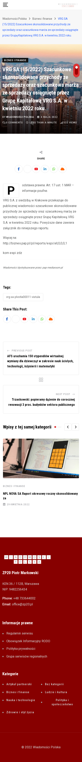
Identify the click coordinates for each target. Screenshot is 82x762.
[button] (67, 427)
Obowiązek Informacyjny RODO (28, 641)
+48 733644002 (24, 598)
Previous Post (22, 350)
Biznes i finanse (14, 486)
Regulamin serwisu (19, 633)
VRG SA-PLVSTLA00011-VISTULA (23, 297)
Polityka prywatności (20, 649)
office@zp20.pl (22, 604)
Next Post (63, 394)
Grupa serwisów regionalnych (26, 656)
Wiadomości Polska (20, 117)
